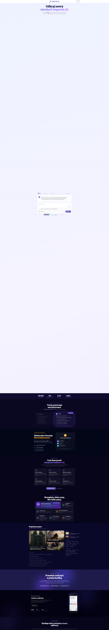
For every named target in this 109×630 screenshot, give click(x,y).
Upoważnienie (75, 553)
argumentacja (71, 546)
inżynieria (67, 544)
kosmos (73, 541)
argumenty (67, 546)
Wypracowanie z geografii (72, 551)
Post (72, 553)
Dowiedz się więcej (59, 488)
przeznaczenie (74, 544)
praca (70, 544)
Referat (67, 551)
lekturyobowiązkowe (68, 541)
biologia (77, 541)
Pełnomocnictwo (68, 553)
